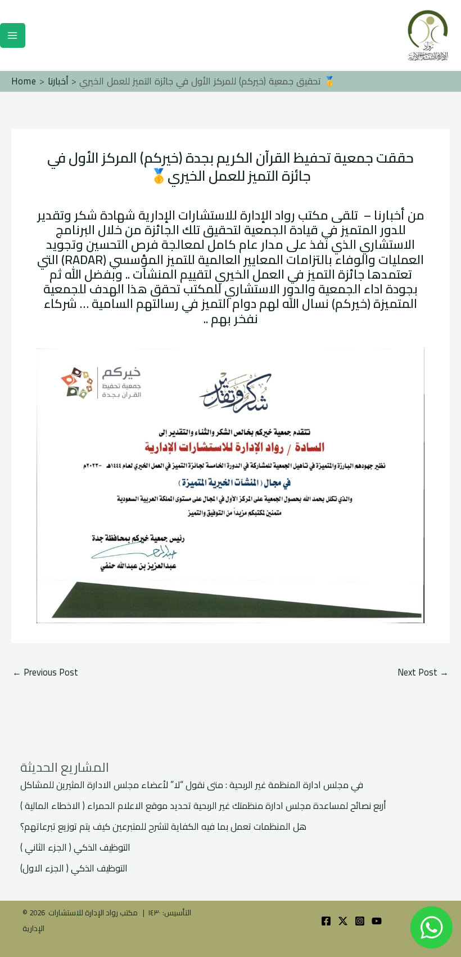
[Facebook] (326, 921)
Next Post (423, 672)
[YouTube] (377, 921)
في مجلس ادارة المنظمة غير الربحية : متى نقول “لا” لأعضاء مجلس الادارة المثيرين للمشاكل (191, 784)
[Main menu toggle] (12, 35)
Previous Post (45, 672)
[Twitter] (343, 921)
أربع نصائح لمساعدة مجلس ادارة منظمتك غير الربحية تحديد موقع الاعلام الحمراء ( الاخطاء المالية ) (203, 805)
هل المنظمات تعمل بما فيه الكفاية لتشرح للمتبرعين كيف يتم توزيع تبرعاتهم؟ (163, 826)
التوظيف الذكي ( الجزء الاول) (74, 868)
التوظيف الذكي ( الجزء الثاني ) (75, 847)
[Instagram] (360, 921)
